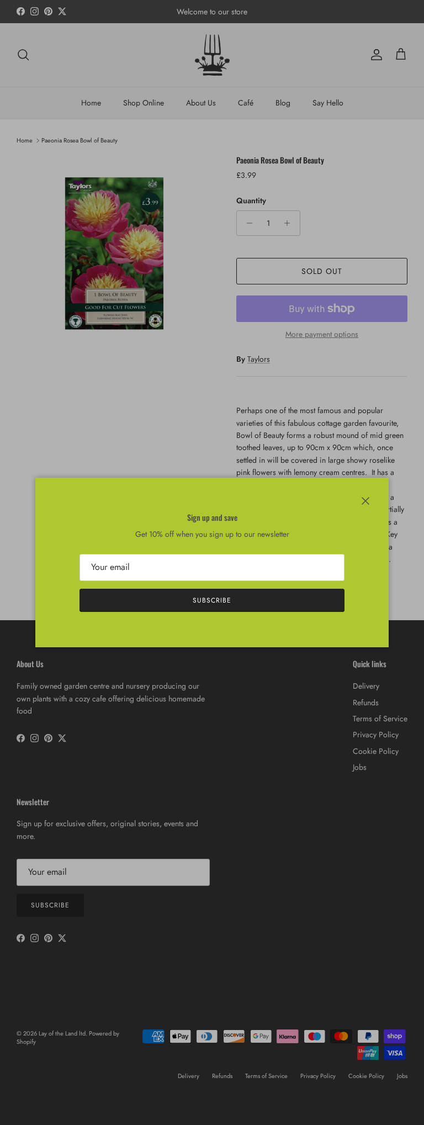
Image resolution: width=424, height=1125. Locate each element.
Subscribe (212, 600)
